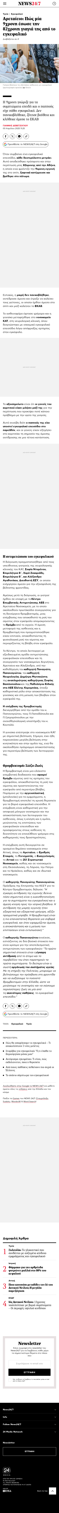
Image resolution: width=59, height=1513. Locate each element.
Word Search (29, 1102)
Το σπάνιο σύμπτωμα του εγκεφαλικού (27, 1075)
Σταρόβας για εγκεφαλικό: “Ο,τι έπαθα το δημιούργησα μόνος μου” (29, 1052)
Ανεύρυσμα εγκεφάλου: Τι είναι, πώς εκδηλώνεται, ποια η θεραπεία (26, 1060)
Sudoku (6, 1102)
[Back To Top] (52, 1491)
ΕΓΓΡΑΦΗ (29, 1451)
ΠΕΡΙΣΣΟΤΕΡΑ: (10, 1038)
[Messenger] (19, 136)
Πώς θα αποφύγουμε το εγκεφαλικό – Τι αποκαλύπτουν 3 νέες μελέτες (28, 1044)
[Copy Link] (26, 136)
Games (16, 1099)
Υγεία (6, 14)
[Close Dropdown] (55, 1410)
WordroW (16, 1102)
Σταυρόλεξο (42, 1099)
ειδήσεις (23, 1089)
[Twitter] (12, 136)
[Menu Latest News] (54, 3)
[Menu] (5, 3)
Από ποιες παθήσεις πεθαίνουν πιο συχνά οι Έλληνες (30, 1068)
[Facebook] (5, 136)
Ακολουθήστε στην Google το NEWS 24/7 (23, 1086)
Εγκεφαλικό (17, 14)
